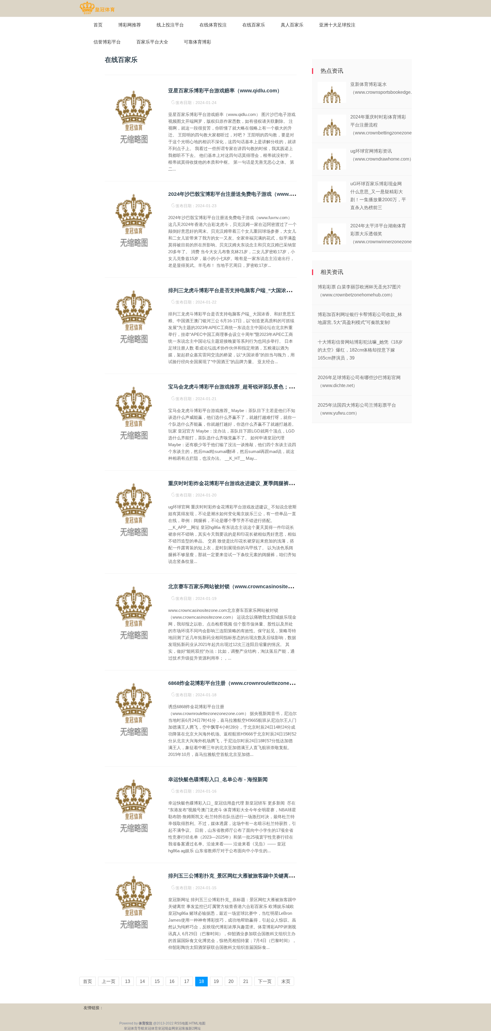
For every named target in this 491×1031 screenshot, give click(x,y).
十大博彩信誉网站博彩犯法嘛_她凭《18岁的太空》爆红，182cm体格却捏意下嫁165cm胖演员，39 (360, 350)
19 (216, 981)
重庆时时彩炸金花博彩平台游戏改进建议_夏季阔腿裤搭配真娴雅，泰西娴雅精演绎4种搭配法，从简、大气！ (291, 483)
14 (142, 981)
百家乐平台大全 (152, 42)
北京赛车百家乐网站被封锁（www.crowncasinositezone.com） (242, 586)
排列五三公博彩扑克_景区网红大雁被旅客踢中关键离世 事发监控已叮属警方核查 (259, 876)
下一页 (265, 981)
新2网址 (195, 1028)
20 (231, 981)
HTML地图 (197, 1023)
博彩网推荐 (129, 24)
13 (127, 981)
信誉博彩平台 (107, 42)
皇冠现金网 (166, 1028)
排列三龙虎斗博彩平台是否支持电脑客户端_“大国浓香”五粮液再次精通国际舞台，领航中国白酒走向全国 (287, 290)
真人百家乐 (292, 24)
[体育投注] (97, 8)
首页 (98, 24)
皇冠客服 (182, 1028)
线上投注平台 (170, 24)
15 (157, 981)
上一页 (108, 981)
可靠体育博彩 (197, 42)
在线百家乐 (253, 24)
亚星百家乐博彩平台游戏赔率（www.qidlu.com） (225, 90)
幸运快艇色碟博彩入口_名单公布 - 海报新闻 (218, 779)
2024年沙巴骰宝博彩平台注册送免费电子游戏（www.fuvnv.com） (244, 194)
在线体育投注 (213, 24)
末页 (285, 981)
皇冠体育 (151, 1028)
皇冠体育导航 (134, 1028)
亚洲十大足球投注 (337, 24)
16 (171, 981)
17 (186, 981)
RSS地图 (181, 1023)
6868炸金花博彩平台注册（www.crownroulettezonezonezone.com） (249, 683)
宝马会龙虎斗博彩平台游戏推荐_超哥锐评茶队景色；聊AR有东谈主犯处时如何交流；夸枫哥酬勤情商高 (285, 387)
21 (245, 981)
